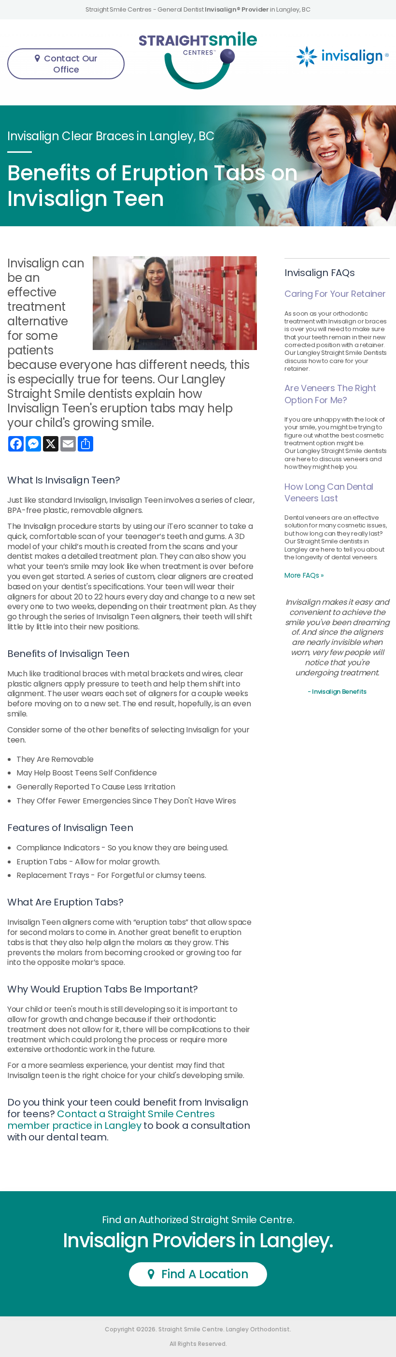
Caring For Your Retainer (334, 294)
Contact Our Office (70, 63)
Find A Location (204, 1274)
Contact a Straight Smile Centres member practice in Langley (110, 1119)
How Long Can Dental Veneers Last (328, 492)
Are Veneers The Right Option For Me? (330, 394)
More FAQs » (303, 575)
